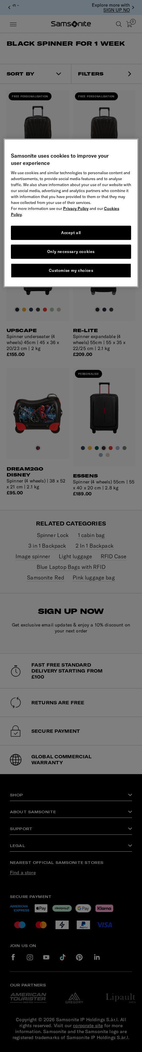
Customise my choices (71, 270)
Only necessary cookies (71, 251)
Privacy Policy (76, 208)
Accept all (71, 232)
